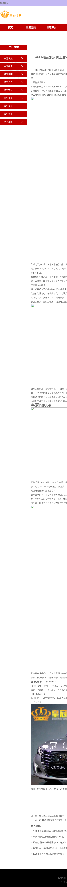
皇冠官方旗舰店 (38, 285)
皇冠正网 (31, 32)
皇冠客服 (31, 27)
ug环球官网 (36, 702)
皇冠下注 (8, 90)
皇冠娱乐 (8, 106)
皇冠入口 (8, 82)
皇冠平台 (51, 27)
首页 (10, 27)
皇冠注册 (10, 32)
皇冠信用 (8, 98)
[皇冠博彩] (10, 18)
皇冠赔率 (8, 74)
